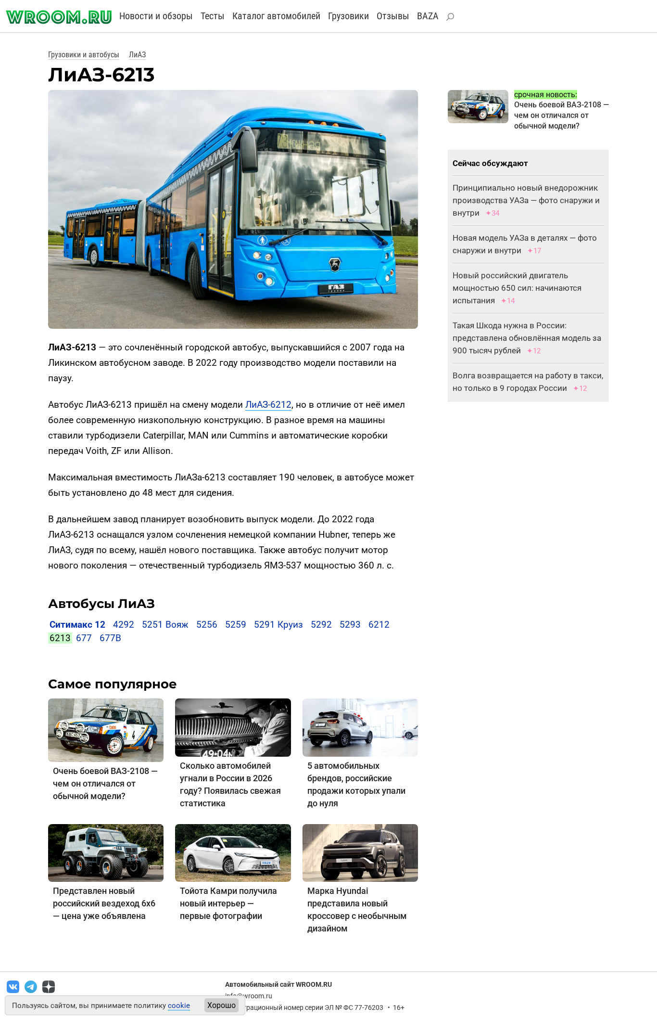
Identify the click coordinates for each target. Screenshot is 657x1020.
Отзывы (393, 16)
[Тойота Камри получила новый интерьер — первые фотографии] (233, 852)
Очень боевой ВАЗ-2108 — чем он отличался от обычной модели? (105, 783)
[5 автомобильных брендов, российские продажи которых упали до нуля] (360, 727)
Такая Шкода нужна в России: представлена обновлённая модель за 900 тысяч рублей (527, 338)
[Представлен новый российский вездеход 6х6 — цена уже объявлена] (106, 852)
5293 (350, 624)
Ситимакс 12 (77, 624)
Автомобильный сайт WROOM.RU (278, 984)
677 (84, 638)
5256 (206, 624)
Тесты (213, 16)
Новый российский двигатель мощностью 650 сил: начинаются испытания (517, 288)
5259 (235, 624)
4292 (123, 624)
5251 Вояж (165, 624)
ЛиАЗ (137, 54)
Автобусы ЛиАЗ (101, 603)
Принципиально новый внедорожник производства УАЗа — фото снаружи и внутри (526, 200)
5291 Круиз (278, 624)
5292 (321, 624)
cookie (179, 1005)
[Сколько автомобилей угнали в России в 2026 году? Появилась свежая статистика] (233, 727)
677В (110, 638)
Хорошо (221, 1005)
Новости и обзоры (156, 16)
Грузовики (348, 16)
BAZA (428, 16)
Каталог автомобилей (276, 16)
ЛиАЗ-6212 (268, 404)
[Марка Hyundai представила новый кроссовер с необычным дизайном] (360, 852)
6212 (379, 624)
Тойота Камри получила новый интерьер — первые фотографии (228, 903)
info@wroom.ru (248, 996)
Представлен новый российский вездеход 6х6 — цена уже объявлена (104, 903)
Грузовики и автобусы (83, 54)
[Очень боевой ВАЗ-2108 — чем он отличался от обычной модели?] (106, 730)
